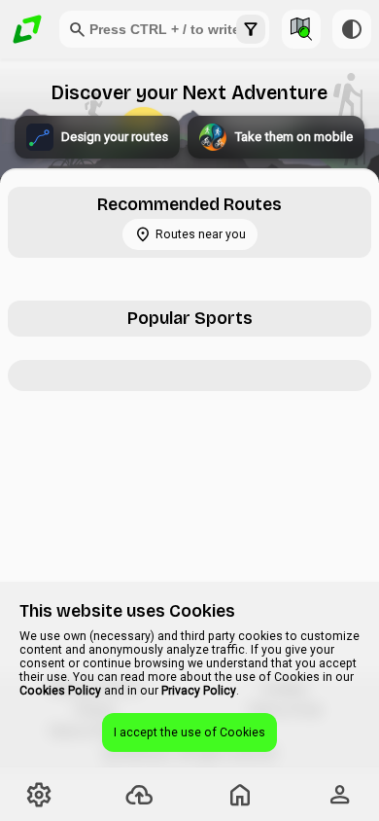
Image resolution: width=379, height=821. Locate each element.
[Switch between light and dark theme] (351, 29)
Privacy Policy (198, 690)
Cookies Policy (60, 690)
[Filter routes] (250, 29)
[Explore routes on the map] (301, 29)
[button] (77, 29)
